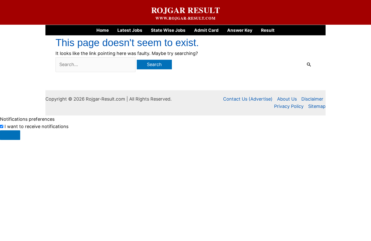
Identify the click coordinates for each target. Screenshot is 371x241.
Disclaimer (312, 99)
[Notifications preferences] (10, 135)
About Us (287, 99)
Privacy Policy (289, 106)
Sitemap (317, 106)
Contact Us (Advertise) (248, 99)
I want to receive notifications (36, 126)
